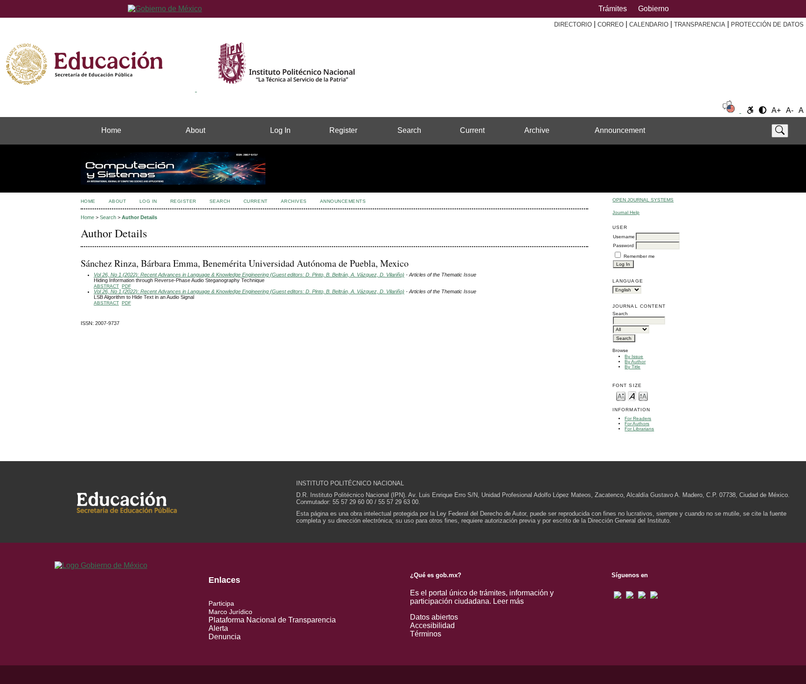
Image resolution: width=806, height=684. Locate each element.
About (195, 130)
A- (789, 110)
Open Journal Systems (643, 199)
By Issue (634, 356)
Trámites (612, 9)
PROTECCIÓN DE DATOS (767, 24)
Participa (221, 603)
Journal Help (625, 212)
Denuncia (224, 637)
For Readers (638, 418)
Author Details (139, 217)
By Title (632, 366)
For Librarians (639, 428)
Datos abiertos (434, 617)
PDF (126, 286)
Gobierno (653, 9)
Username (624, 236)
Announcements (343, 201)
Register (343, 130)
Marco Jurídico (230, 611)
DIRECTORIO (573, 24)
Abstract (106, 286)
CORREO (611, 24)
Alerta (218, 628)
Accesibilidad (432, 625)
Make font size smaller (620, 395)
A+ (776, 110)
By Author (635, 361)
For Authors (637, 423)
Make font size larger (643, 395)
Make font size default (632, 395)
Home (111, 130)
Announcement (620, 130)
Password (623, 245)
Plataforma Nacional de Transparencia (272, 620)
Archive (536, 130)
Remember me (639, 256)
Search (409, 130)
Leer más (508, 601)
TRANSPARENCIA (699, 24)
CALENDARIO (648, 24)
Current (472, 130)
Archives (294, 201)
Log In (280, 130)
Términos (425, 634)
